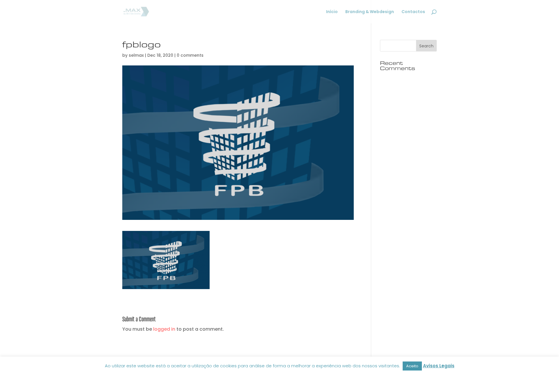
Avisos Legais (438, 366)
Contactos (413, 12)
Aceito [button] (412, 366)
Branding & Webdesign (369, 12)
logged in (164, 329)
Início (332, 12)
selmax (136, 55)
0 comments (190, 55)
